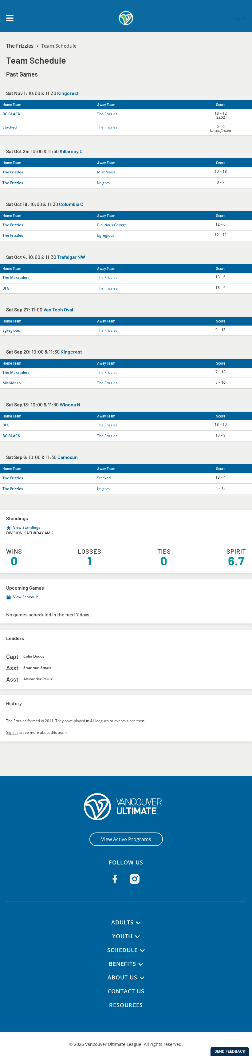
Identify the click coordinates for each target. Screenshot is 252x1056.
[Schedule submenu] (142, 950)
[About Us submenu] (142, 977)
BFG (6, 288)
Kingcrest (68, 93)
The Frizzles (19, 45)
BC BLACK (11, 114)
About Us (122, 977)
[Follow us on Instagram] (135, 879)
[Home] (126, 806)
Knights (103, 182)
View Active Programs (126, 839)
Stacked (9, 127)
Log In (238, 18)
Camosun (67, 457)
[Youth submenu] (137, 936)
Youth (122, 936)
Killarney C (71, 151)
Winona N (70, 404)
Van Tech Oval (58, 309)
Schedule (122, 950)
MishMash (106, 172)
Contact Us (126, 991)
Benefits (122, 963)
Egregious (105, 235)
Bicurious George (112, 224)
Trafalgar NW (71, 257)
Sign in (12, 732)
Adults (122, 922)
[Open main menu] (10, 18)
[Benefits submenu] (140, 964)
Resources (126, 1005)
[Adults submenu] (138, 922)
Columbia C (71, 204)
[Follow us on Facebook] (114, 879)
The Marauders (16, 277)
